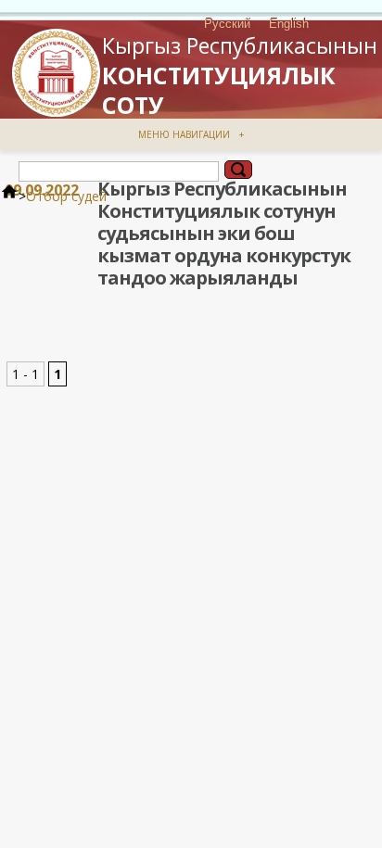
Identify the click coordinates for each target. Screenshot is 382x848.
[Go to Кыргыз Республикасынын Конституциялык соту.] (9, 196)
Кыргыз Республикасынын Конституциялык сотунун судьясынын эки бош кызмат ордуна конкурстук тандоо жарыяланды (223, 233)
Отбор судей (66, 196)
